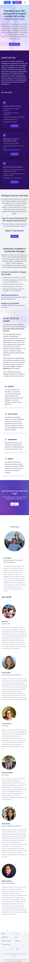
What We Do (5, 937)
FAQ (16, 937)
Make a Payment (14, 44)
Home (3, 933)
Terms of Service (6, 944)
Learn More (14, 125)
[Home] (2, 2)
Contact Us (14, 236)
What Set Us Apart (6, 940)
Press (16, 933)
